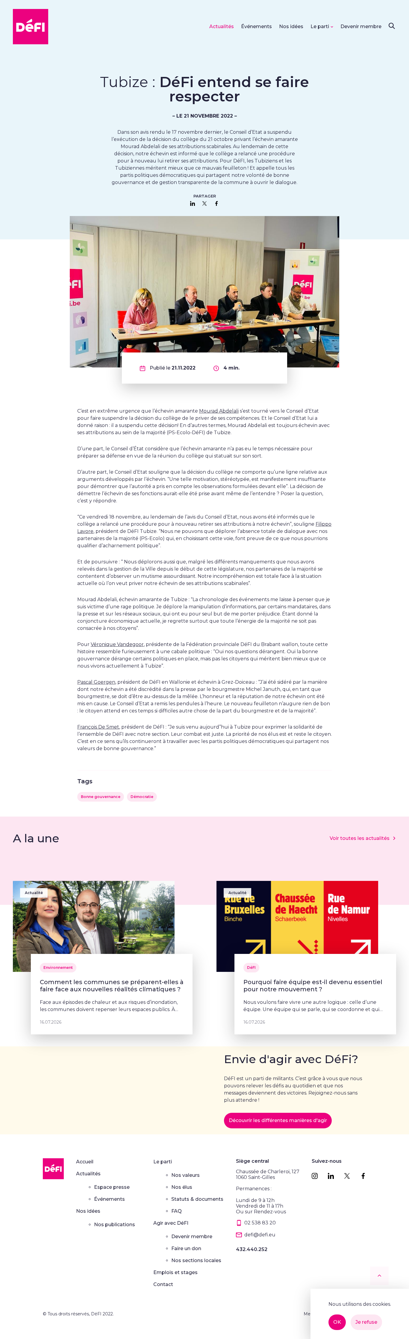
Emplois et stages (175, 1272)
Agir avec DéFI (170, 1223)
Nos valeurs (185, 1175)
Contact (163, 1284)
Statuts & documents (197, 1199)
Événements (256, 26)
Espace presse (112, 1187)
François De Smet (98, 727)
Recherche (391, 25)
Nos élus (181, 1187)
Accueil (84, 1162)
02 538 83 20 (260, 1223)
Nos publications (114, 1224)
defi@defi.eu (259, 1235)
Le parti (319, 26)
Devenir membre (360, 26)
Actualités (221, 26)
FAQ (176, 1211)
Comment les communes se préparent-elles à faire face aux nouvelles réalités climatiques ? (112, 985)
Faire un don (186, 1248)
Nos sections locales (196, 1260)
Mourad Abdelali (219, 411)
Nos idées (291, 26)
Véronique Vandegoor (117, 644)
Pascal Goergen (96, 682)
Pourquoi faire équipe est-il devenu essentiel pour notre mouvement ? (312, 985)
